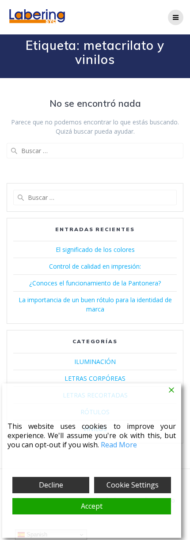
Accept (92, 506)
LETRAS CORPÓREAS (95, 378)
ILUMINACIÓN (95, 361)
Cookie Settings (132, 485)
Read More (119, 445)
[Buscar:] (95, 150)
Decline (51, 485)
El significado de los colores (95, 249)
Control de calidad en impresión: (95, 266)
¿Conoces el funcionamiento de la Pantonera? (95, 283)
